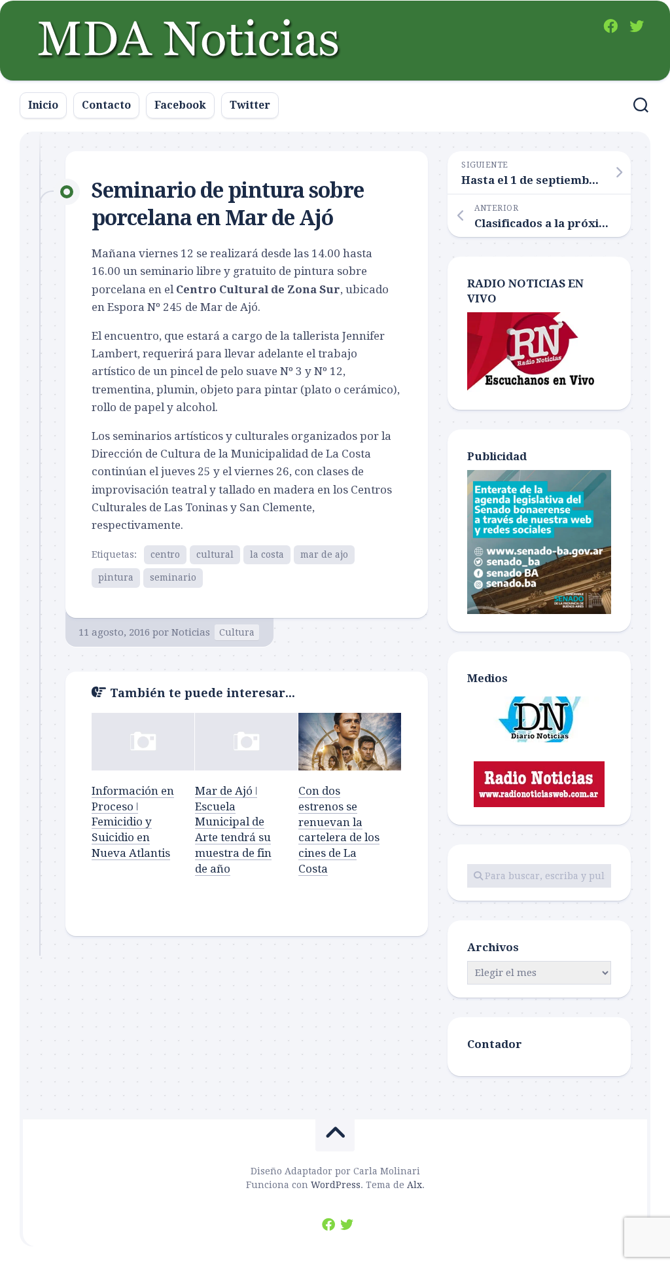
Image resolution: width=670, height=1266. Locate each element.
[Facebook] (610, 26)
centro (165, 554)
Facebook (180, 105)
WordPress (336, 1185)
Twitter (250, 105)
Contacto (106, 105)
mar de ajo (324, 554)
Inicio (43, 105)
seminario (173, 577)
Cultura (237, 632)
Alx (414, 1185)
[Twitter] (636, 26)
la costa (267, 554)
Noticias (190, 632)
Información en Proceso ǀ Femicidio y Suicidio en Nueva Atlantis (133, 821)
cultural (215, 554)
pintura (115, 577)
